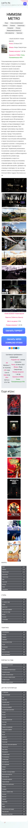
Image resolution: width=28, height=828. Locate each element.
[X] (16, 348)
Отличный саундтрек (13, 779)
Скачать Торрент (14, 331)
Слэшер (13, 724)
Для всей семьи (13, 652)
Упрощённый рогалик (13, 719)
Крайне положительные (13, 674)
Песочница (13, 801)
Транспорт (19, 33)
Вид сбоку (13, 699)
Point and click (13, 811)
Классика (13, 722)
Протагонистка (13, 776)
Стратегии (13, 582)
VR (13, 622)
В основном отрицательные (13, 677)
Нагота (13, 769)
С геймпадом (13, 692)
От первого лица (13, 602)
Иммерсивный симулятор (14, 30)
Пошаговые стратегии (13, 814)
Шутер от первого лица (13, 791)
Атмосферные (13, 632)
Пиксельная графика (13, 609)
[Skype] (18, 348)
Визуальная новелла (13, 774)
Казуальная (13, 574)
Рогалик (13, 717)
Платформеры (13, 757)
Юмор (13, 649)
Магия (13, 734)
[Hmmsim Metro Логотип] (14, 310)
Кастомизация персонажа (13, 709)
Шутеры (13, 584)
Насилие (13, 794)
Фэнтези (13, 634)
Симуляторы (21, 25)
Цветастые (13, 607)
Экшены (13, 569)
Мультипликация (13, 694)
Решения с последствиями (13, 771)
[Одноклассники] (12, 348)
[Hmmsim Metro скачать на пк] (14, 229)
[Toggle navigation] (25, 3)
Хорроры (13, 637)
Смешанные (13, 667)
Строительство (13, 704)
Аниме (13, 604)
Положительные (13, 672)
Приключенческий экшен (13, 784)
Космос (13, 714)
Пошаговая (13, 739)
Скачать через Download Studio (14, 341)
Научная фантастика (13, 642)
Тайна (13, 806)
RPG (13, 579)
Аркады (13, 766)
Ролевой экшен (13, 702)
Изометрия (13, 742)
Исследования (13, 764)
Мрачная (13, 796)
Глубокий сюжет (13, 754)
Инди (6, 23)
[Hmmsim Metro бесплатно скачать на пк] (14, 200)
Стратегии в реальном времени (13, 744)
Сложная (13, 789)
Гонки (13, 587)
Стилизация (13, 619)
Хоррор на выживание (13, 727)
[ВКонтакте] (10, 348)
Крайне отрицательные (13, 682)
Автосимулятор (10, 33)
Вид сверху (13, 749)
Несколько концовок (13, 707)
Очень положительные (17, 23)
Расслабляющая (13, 654)
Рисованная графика (13, 729)
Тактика (13, 786)
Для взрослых (13, 762)
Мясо (13, 804)
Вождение (10, 28)
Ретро (13, 644)
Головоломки (13, 759)
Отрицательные (13, 679)
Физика (5, 25)
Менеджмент (13, 752)
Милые (13, 614)
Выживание (13, 647)
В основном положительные (13, 669)
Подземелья (13, 747)
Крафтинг (13, 737)
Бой (13, 697)
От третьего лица (13, 612)
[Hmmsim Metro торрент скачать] (14, 214)
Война (13, 732)
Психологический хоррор (13, 809)
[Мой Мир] (14, 348)
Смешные (13, 639)
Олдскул (13, 799)
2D (13, 599)
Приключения (13, 572)
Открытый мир (13, 781)
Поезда (18, 28)
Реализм (12, 25)
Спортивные (13, 589)
